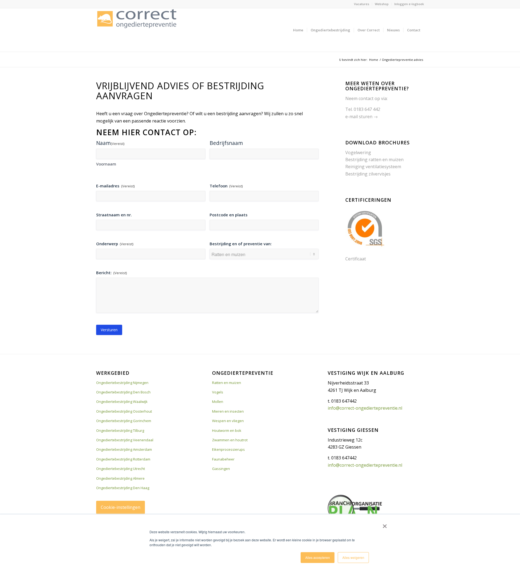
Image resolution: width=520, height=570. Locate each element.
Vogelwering (358, 152)
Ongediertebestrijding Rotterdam (123, 459)
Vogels (217, 392)
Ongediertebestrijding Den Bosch (123, 392)
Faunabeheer (223, 459)
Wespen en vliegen (228, 420)
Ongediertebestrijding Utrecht (120, 468)
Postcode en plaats (229, 214)
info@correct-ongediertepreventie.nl (365, 408)
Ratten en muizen (226, 382)
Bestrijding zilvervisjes (368, 174)
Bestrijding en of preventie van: (241, 243)
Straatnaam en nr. (114, 214)
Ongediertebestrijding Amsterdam (124, 449)
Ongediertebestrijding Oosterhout (124, 411)
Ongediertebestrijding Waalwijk (122, 401)
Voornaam (106, 164)
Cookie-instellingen (120, 507)
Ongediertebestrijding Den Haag (122, 487)
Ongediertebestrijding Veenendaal (124, 440)
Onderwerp (114, 243)
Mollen (217, 401)
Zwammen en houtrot (230, 440)
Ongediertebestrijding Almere (120, 478)
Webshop (382, 4)
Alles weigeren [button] (353, 557)
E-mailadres (115, 185)
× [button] (385, 524)
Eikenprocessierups (228, 449)
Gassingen (221, 468)
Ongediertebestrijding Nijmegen (122, 382)
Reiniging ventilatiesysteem (373, 167)
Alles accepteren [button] (317, 557)
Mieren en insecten (228, 411)
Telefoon (226, 185)
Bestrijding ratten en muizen (374, 160)
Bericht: (111, 272)
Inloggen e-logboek (409, 4)
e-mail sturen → (361, 117)
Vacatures (361, 4)
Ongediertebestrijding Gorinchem (123, 420)
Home (373, 60)
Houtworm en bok (226, 430)
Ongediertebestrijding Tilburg (120, 430)
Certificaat (355, 259)
